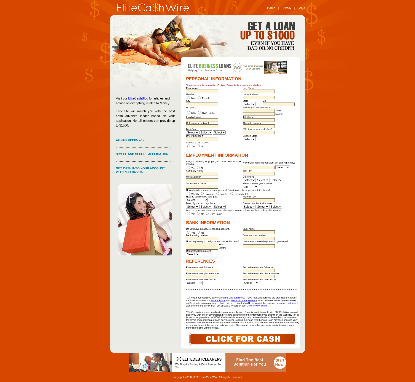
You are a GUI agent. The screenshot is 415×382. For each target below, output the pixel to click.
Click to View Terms (257, 305)
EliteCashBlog (138, 98)
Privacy (286, 8)
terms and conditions (233, 297)
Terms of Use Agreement (244, 300)
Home (271, 8)
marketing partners (286, 303)
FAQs (301, 8)
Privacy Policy (218, 300)
